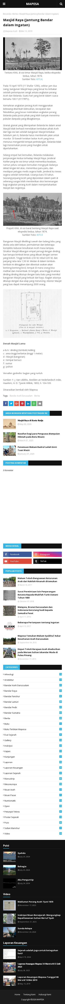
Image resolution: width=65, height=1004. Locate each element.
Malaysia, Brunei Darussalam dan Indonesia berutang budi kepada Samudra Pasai (35, 610)
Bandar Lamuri (33, 701)
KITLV (39, 79)
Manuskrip (33, 778)
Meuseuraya (33, 784)
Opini (33, 806)
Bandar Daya (33, 690)
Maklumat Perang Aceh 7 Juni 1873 (35, 901)
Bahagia (22, 866)
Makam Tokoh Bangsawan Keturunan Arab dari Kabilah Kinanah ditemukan (37, 580)
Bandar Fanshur (32, 696)
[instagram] (47, 554)
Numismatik (33, 800)
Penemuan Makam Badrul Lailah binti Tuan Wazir (37, 449)
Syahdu (22, 853)
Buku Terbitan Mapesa (32, 729)
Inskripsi (33, 745)
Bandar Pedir (33, 707)
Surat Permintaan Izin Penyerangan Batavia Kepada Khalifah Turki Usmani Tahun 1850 (38, 594)
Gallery (33, 740)
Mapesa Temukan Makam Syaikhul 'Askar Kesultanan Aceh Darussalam (39, 637)
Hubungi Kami (45, 994)
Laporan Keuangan (33, 767)
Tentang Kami (29, 994)
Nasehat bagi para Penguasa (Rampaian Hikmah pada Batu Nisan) (39, 435)
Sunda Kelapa (25, 928)
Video (33, 833)
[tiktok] (47, 561)
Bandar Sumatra (33, 712)
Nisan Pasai (32, 795)
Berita (15, 14)
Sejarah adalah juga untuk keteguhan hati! (38, 952)
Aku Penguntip (26, 879)
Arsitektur (33, 679)
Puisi (33, 822)
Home (17, 994)
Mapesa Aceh (11, 31)
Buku (32, 723)
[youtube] (17, 561)
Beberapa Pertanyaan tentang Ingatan (38, 622)
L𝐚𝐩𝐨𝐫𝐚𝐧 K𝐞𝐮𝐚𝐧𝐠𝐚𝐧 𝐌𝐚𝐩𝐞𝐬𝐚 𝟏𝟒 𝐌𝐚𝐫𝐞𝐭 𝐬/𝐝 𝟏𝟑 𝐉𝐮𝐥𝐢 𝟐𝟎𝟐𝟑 (39, 965)
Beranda (7, 14)
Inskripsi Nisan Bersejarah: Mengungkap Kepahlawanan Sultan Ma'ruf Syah (39, 917)
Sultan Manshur (32, 828)
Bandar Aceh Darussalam (21, 395)
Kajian (33, 751)
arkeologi (33, 674)
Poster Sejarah (33, 817)
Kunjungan (32, 756)
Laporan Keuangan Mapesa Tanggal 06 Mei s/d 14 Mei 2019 (38, 979)
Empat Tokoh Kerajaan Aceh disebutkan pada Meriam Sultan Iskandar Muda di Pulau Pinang (39, 652)
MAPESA (32, 4)
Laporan (33, 762)
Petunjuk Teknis (32, 811)
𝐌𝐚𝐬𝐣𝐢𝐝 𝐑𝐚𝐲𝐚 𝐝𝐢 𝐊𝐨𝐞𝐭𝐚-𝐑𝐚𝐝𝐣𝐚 (30, 420)
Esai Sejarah (32, 734)
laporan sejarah (32, 773)
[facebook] (17, 554)
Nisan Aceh (33, 789)
